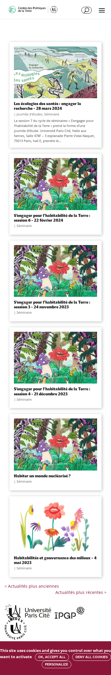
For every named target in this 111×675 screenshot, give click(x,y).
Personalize (56, 664)
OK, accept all (52, 657)
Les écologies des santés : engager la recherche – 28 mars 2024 (47, 106)
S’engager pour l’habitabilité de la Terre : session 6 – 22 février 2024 (52, 218)
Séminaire (51, 114)
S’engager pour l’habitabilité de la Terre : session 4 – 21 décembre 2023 (52, 391)
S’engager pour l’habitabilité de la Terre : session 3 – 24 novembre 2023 (52, 304)
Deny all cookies (91, 657)
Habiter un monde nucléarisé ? (42, 475)
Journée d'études (29, 114)
